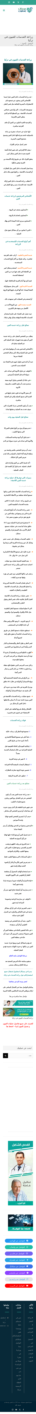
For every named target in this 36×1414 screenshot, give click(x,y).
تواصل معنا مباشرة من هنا (18, 996)
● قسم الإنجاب (30, 1351)
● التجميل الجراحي (30, 1328)
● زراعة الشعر (30, 1319)
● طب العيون (31, 1359)
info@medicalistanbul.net (4, 1326)
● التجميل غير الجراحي (30, 1341)
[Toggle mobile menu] (4, 10)
